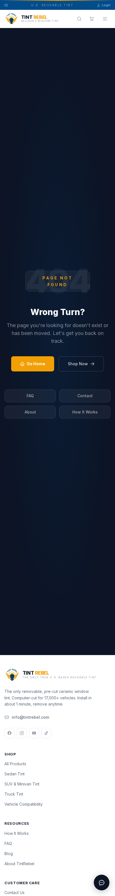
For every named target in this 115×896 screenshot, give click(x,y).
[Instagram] (22, 733)
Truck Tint (13, 794)
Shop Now (78, 363)
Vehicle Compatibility (23, 804)
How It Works (85, 412)
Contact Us (14, 892)
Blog (8, 853)
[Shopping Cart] (91, 18)
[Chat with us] (101, 882)
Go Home (36, 363)
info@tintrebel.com (30, 717)
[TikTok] (46, 733)
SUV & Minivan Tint (21, 784)
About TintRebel (19, 863)
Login (106, 5)
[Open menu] (105, 18)
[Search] (79, 18)
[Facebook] (9, 733)
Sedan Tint (14, 773)
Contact (85, 395)
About (30, 412)
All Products (15, 763)
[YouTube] (34, 733)
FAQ (30, 395)
